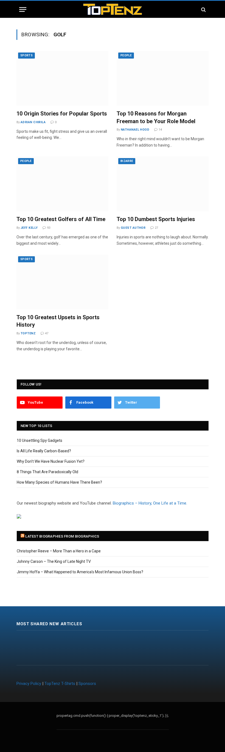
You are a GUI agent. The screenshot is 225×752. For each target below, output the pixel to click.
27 (156, 228)
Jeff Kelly (29, 228)
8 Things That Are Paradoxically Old (47, 472)
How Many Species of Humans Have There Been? (59, 482)
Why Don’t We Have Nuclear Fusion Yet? (51, 461)
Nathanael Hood (135, 129)
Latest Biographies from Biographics (62, 536)
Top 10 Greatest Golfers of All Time (60, 219)
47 (46, 333)
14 (160, 129)
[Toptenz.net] (112, 9)
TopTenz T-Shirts (59, 683)
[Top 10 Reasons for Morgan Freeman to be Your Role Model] (163, 78)
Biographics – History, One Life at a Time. (150, 503)
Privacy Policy (28, 683)
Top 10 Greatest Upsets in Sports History (58, 321)
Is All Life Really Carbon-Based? (44, 451)
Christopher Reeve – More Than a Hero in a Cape (59, 551)
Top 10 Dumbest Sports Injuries (156, 219)
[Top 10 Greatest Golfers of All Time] (62, 183)
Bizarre (126, 160)
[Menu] (22, 9)
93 (48, 228)
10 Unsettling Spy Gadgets (39, 440)
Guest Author (133, 228)
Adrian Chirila (33, 122)
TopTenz (28, 333)
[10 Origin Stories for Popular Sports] (62, 78)
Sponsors (87, 683)
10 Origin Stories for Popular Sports (61, 113)
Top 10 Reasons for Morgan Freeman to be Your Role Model (156, 117)
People (126, 55)
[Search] (203, 9)
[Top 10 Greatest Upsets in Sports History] (62, 282)
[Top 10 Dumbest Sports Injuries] (163, 183)
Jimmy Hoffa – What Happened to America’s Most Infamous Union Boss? (80, 572)
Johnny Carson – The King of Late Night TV (54, 561)
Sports (26, 55)
